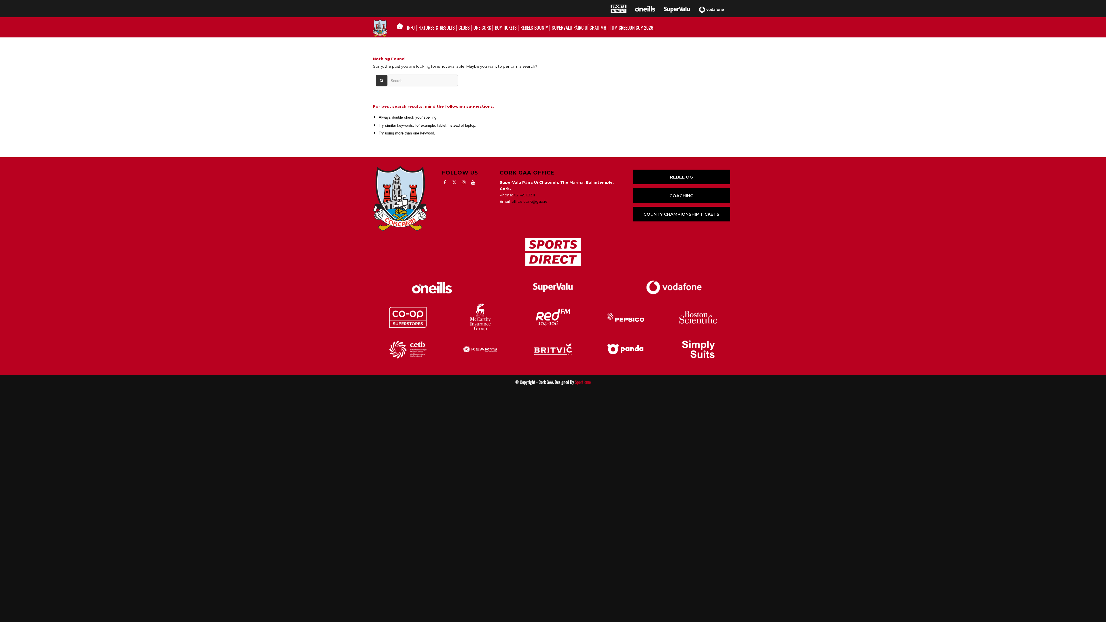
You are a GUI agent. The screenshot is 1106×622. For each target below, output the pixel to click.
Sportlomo (583, 382)
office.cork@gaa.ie (530, 201)
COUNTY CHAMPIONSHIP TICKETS (681, 214)
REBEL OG (681, 177)
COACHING (681, 195)
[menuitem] (401, 28)
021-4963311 (524, 195)
